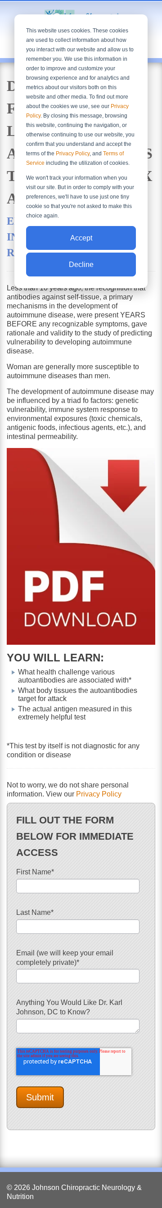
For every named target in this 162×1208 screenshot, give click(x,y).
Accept (81, 238)
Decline (81, 264)
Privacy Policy (73, 153)
